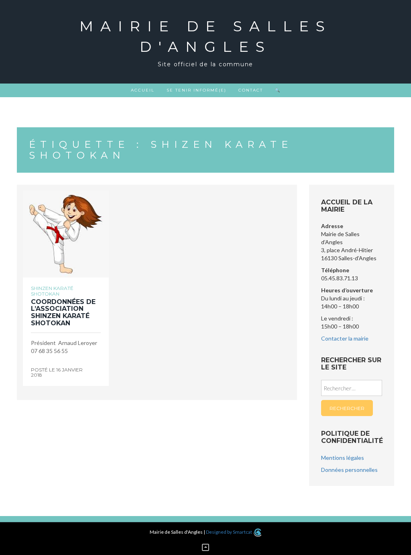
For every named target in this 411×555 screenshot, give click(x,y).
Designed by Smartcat (229, 532)
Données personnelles (349, 469)
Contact (250, 90)
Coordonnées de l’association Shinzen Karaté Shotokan (63, 312)
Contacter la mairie (344, 338)
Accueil (143, 90)
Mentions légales (342, 457)
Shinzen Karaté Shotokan (52, 290)
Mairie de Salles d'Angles (205, 36)
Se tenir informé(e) (196, 90)
